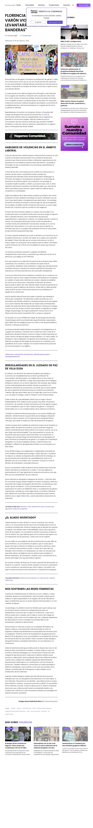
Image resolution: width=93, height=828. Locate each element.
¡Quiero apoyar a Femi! (55, 22)
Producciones (54, 5)
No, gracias (38, 22)
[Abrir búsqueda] (73, 5)
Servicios (41, 5)
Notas (18, 5)
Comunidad (29, 5)
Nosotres (66, 5)
